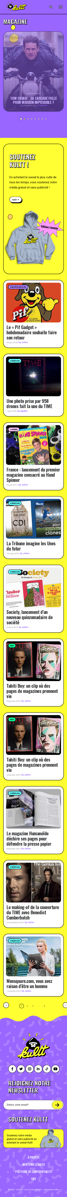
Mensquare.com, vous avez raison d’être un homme (29, 983)
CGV (33, 1179)
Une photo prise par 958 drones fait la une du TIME (29, 403)
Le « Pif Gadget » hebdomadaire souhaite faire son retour (32, 332)
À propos (33, 1157)
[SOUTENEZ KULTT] (33, 1130)
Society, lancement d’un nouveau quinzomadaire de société (30, 617)
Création (15, 361)
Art (12, 646)
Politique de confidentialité (33, 1171)
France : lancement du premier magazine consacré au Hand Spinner (33, 474)
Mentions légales (33, 1164)
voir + (15, 199)
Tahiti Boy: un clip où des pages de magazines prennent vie (32, 690)
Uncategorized (18, 287)
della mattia (54, 1190)
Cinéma (14, 430)
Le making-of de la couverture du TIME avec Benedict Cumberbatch (33, 912)
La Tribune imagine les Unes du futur (31, 546)
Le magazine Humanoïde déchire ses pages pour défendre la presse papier (29, 838)
